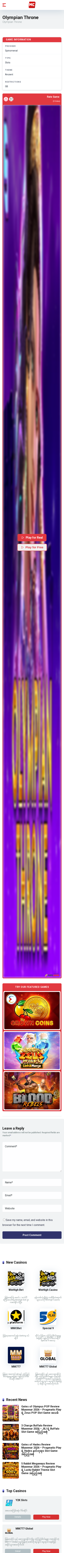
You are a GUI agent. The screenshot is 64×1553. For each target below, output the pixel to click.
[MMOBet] (16, 1324)
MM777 (16, 1366)
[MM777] (16, 1362)
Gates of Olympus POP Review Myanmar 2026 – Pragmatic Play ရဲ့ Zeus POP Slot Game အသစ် (41, 1409)
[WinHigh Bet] (16, 1285)
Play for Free (34, 547)
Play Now (46, 1517)
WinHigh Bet (16, 1289)
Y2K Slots (21, 1500)
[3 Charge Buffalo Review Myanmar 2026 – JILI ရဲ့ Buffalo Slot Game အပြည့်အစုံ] (10, 1439)
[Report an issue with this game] (6, 99)
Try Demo (32, 1010)
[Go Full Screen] (11, 99)
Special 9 (48, 1328)
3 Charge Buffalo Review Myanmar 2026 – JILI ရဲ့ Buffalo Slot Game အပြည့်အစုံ (40, 1428)
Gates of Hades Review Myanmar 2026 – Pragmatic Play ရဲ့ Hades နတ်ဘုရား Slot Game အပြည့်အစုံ (41, 1449)
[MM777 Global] (48, 1362)
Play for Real (34, 537)
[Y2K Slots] (9, 1505)
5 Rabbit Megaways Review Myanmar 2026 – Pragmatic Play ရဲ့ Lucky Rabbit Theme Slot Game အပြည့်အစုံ (41, 1468)
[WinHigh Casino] (48, 1285)
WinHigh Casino (48, 1289)
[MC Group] (32, 4)
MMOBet (16, 1328)
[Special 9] (48, 1324)
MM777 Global (48, 1366)
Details (18, 1517)
